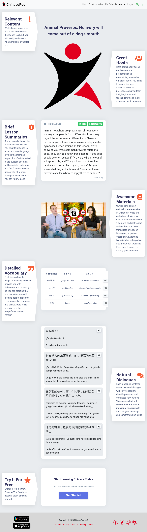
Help (84, 4)
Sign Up (139, 4)
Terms (90, 524)
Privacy (83, 524)
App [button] (121, 4)
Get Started (73, 495)
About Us (74, 524)
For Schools (111, 4)
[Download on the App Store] (21, 526)
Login (130, 4)
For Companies (96, 4)
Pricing (66, 524)
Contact (57, 524)
